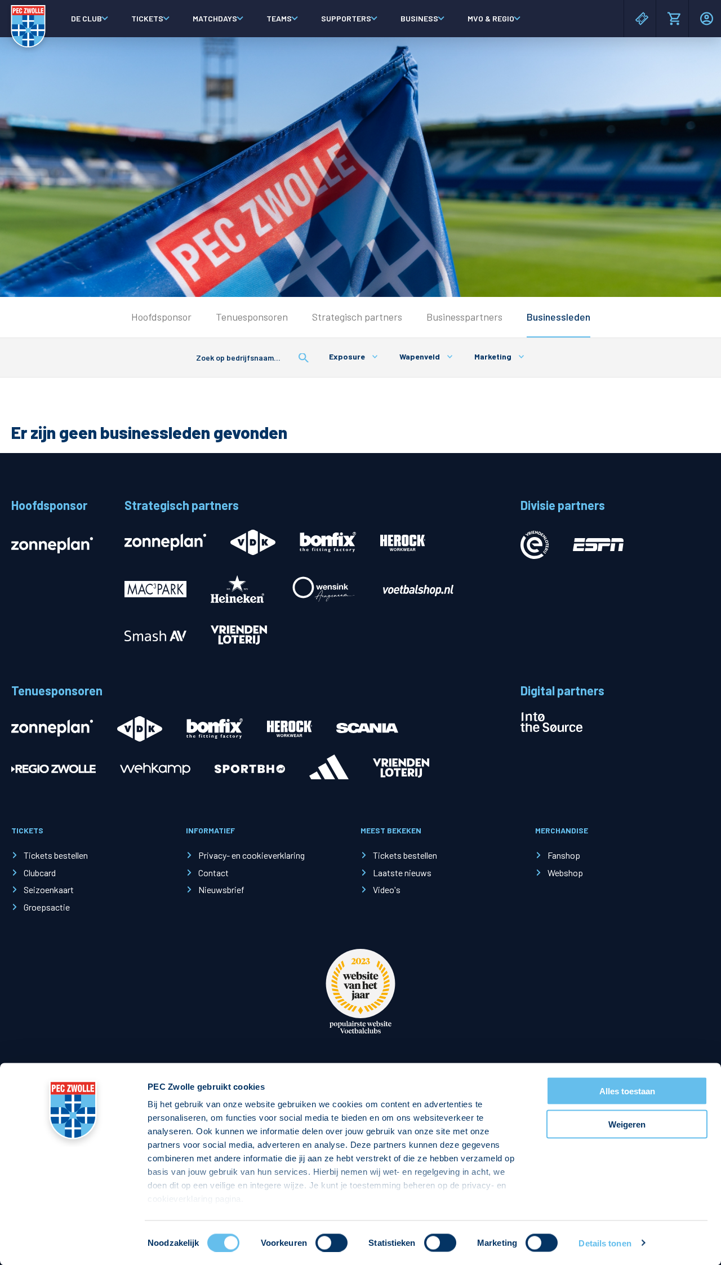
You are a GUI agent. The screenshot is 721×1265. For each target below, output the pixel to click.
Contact (213, 872)
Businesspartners (464, 316)
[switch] (331, 1242)
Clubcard (40, 872)
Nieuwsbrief (221, 889)
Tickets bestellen (56, 855)
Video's (386, 889)
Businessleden (558, 316)
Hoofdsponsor (161, 316)
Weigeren (627, 1124)
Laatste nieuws (402, 872)
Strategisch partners (357, 316)
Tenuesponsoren (252, 316)
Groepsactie (47, 907)
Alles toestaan (627, 1091)
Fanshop (564, 855)
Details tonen (604, 1243)
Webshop (565, 872)
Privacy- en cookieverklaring (251, 855)
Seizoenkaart (49, 889)
